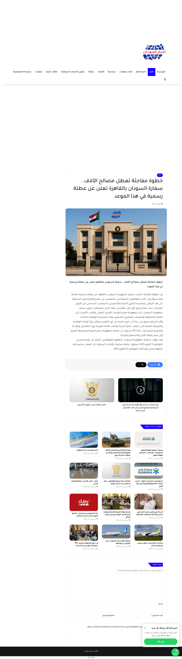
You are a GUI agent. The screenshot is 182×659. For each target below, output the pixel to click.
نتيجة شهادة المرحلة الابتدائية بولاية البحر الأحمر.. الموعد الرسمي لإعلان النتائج (117, 514)
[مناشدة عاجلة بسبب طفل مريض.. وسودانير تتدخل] (148, 533)
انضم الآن (160, 642)
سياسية (112, 72)
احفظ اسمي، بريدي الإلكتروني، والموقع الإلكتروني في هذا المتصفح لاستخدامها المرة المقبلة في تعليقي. (124, 627)
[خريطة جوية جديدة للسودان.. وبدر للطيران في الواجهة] (116, 531)
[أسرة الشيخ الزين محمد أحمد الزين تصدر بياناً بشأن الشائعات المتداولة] (148, 502)
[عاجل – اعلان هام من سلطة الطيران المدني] (84, 471)
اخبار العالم (141, 72)
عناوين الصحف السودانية (73, 72)
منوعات (38, 72)
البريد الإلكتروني (157, 615)
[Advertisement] (91, 18)
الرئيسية (161, 72)
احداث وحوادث (125, 72)
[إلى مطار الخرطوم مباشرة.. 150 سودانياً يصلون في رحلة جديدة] (84, 533)
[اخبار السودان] (153, 53)
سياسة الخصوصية (22, 72)
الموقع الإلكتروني (108, 615)
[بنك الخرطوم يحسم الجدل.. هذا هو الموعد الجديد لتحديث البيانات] (84, 502)
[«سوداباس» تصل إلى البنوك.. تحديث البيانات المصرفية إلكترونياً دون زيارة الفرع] (148, 471)
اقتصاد (101, 72)
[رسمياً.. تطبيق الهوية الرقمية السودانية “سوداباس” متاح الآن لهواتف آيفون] (148, 440)
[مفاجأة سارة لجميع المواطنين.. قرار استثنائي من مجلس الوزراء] (116, 471)
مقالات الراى (51, 72)
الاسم (160, 604)
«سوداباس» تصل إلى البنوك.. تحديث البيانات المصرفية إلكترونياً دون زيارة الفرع (149, 483)
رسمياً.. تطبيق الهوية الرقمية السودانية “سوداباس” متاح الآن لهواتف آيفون (151, 452)
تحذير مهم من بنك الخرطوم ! (87, 450)
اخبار (151, 72)
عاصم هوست (88, 651)
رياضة (91, 72)
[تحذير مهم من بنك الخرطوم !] (84, 440)
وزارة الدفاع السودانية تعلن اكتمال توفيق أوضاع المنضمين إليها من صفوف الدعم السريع (117, 452)
